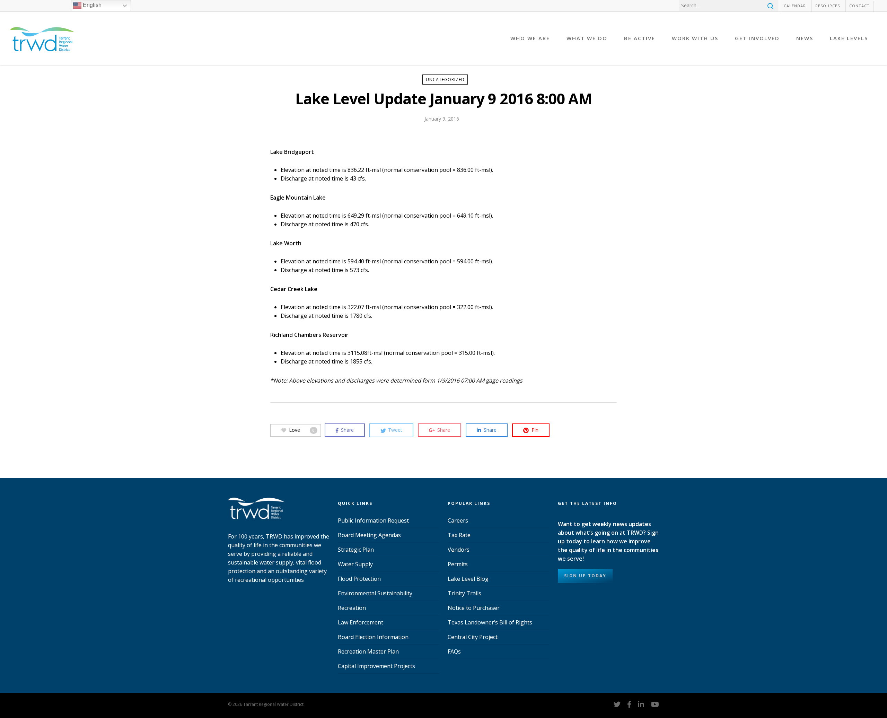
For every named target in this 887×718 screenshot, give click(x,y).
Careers (458, 520)
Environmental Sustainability (375, 593)
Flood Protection (359, 579)
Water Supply (355, 564)
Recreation (352, 608)
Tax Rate (459, 535)
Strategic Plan (356, 549)
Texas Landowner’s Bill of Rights (490, 622)
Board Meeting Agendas (369, 535)
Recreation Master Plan (368, 651)
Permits (458, 564)
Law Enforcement (360, 622)
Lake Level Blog (468, 579)
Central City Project (473, 637)
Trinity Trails (464, 593)
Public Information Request (373, 520)
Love (302, 429)
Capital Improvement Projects (376, 666)
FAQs (454, 651)
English (91, 5)
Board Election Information (373, 637)
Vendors (458, 549)
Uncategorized (445, 79)
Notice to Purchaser (474, 608)
